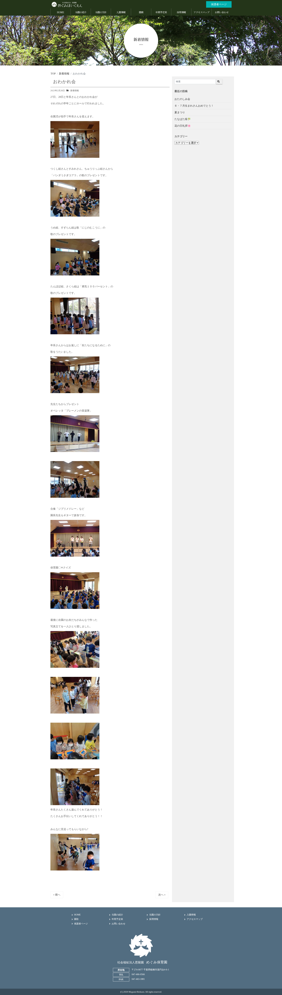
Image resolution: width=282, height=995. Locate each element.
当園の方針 (155, 915)
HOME (77, 915)
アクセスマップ (195, 919)
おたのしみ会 (182, 99)
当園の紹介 (117, 915)
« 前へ (56, 894)
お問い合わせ (118, 923)
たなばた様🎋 (182, 119)
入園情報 (191, 915)
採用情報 (153, 919)
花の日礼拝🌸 (182, 125)
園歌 (76, 919)
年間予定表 (117, 919)
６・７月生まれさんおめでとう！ (194, 105)
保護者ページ (81, 923)
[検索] (219, 81)
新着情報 (74, 90)
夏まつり (179, 112)
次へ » (161, 894)
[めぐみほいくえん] (66, 4)
